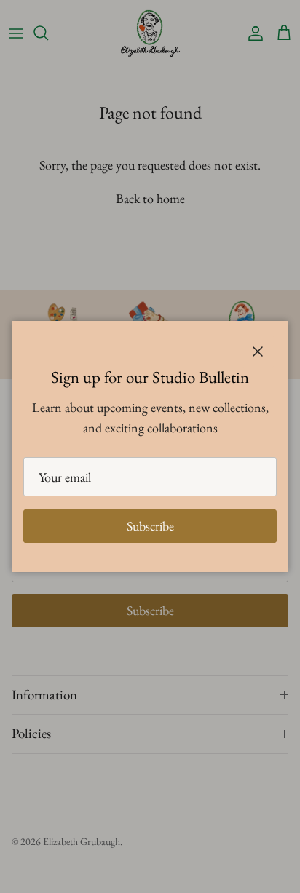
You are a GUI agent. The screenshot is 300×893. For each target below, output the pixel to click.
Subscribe (150, 525)
